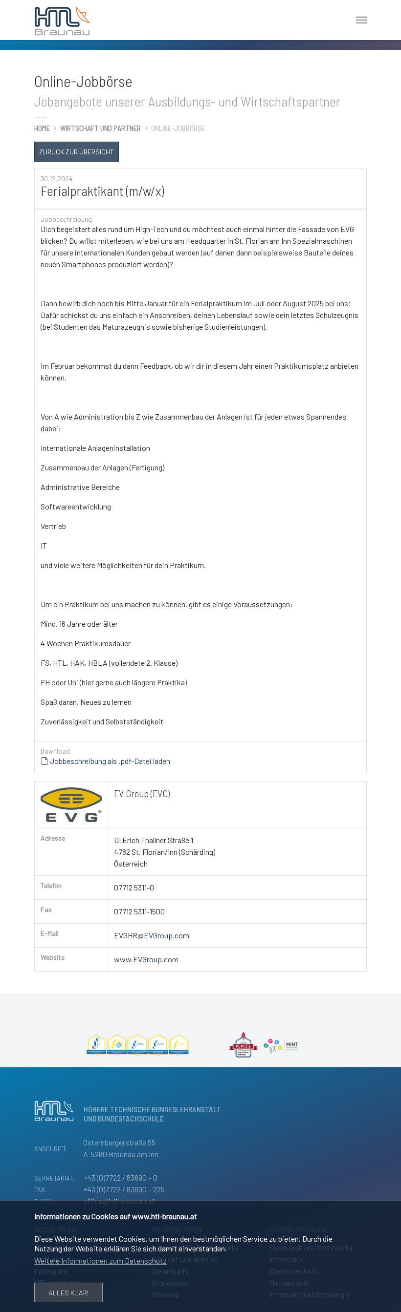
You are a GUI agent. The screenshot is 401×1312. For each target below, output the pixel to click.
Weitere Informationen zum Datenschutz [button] (100, 1260)
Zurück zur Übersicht (76, 152)
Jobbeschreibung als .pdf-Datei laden (109, 760)
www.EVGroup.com (146, 959)
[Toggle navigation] (361, 20)
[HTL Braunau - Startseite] (62, 20)
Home (42, 128)
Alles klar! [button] (68, 1293)
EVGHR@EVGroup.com (151, 935)
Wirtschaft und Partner (100, 128)
